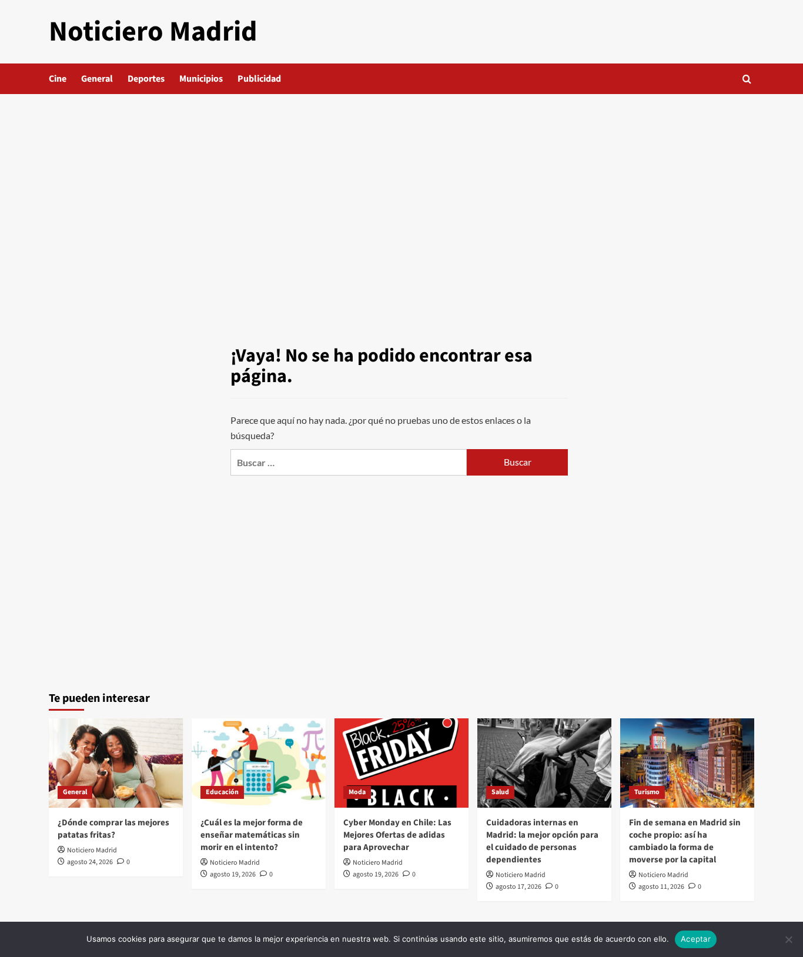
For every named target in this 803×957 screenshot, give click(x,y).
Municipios (201, 78)
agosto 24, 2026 (90, 862)
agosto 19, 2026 (233, 874)
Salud (500, 792)
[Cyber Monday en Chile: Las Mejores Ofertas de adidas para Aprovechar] (401, 763)
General (97, 78)
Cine (57, 78)
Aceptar (696, 938)
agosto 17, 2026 (518, 887)
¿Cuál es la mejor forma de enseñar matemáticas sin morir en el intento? (251, 835)
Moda (357, 792)
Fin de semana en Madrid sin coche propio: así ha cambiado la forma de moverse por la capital (685, 841)
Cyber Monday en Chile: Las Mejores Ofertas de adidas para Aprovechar (397, 835)
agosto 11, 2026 (661, 887)
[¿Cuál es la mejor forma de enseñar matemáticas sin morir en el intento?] (259, 763)
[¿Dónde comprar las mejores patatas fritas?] (116, 763)
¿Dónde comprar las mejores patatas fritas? (113, 829)
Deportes (146, 78)
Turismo (647, 792)
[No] (788, 939)
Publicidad (259, 78)
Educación (222, 792)
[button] (747, 79)
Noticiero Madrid (153, 32)
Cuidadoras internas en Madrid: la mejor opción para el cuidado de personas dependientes (542, 841)
